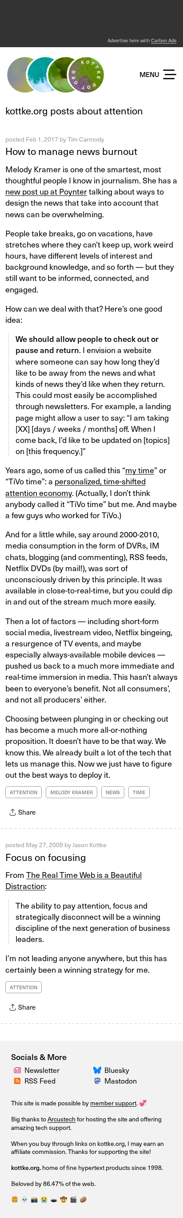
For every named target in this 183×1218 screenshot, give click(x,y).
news (113, 792)
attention (23, 792)
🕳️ (53, 1199)
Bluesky (116, 1069)
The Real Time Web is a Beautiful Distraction (73, 880)
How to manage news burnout (71, 150)
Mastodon (120, 1080)
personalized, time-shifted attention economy (75, 486)
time (139, 792)
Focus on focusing (45, 856)
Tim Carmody (86, 139)
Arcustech (62, 1119)
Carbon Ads (163, 40)
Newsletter (42, 1069)
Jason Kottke (89, 844)
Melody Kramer (71, 792)
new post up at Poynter (46, 191)
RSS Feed (40, 1080)
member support (113, 1103)
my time (139, 470)
